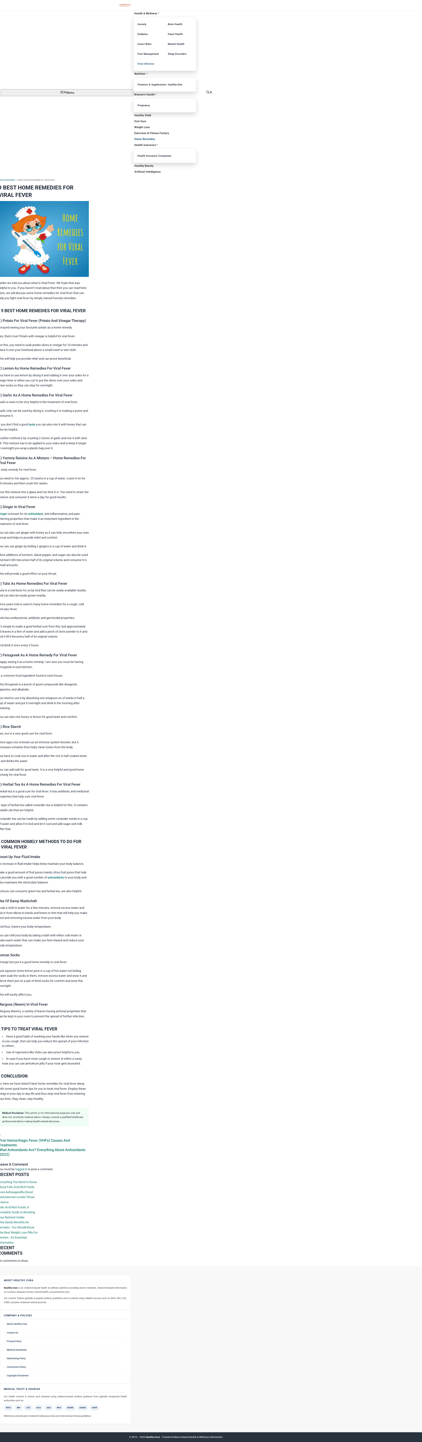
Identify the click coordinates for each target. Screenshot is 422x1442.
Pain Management (148, 53)
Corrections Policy (16, 1367)
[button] (209, 92)
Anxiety (141, 24)
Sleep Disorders (177, 53)
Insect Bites (144, 44)
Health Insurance (145, 145)
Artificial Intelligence (147, 171)
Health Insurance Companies (150, 155)
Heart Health (175, 34)
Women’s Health (144, 94)
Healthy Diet (175, 84)
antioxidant (35, 514)
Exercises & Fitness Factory (151, 133)
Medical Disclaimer (17, 1349)
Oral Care (140, 121)
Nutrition (139, 73)
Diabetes (142, 34)
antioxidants (55, 877)
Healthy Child (142, 115)
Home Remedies (144, 139)
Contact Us (12, 1332)
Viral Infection (145, 63)
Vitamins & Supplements (150, 84)
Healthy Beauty (143, 165)
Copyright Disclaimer (18, 1375)
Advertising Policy (16, 1358)
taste (32, 424)
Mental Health (176, 44)
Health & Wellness (145, 13)
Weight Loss (142, 127)
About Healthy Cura (17, 1324)
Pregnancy (143, 105)
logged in (21, 1169)
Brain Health (175, 24)
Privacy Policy (14, 1341)
